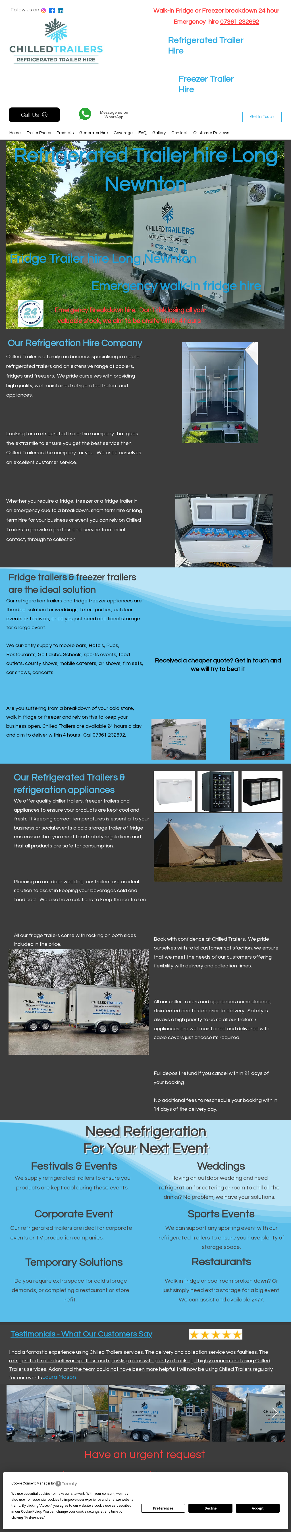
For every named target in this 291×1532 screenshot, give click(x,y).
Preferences (163, 1508)
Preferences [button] (34, 1517)
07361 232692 (239, 21)
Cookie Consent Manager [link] (30, 1483)
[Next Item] (275, 1413)
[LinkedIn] (60, 10)
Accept (258, 1508)
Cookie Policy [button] (31, 1512)
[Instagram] (43, 10)
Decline (211, 1508)
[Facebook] (52, 10)
